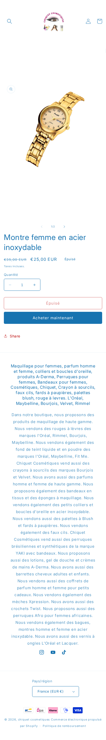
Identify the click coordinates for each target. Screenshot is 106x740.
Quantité (11, 275)
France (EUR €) (51, 691)
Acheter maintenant (53, 317)
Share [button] (15, 336)
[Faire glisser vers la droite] (64, 226)
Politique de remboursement (64, 726)
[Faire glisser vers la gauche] (41, 226)
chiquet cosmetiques (34, 719)
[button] (9, 21)
